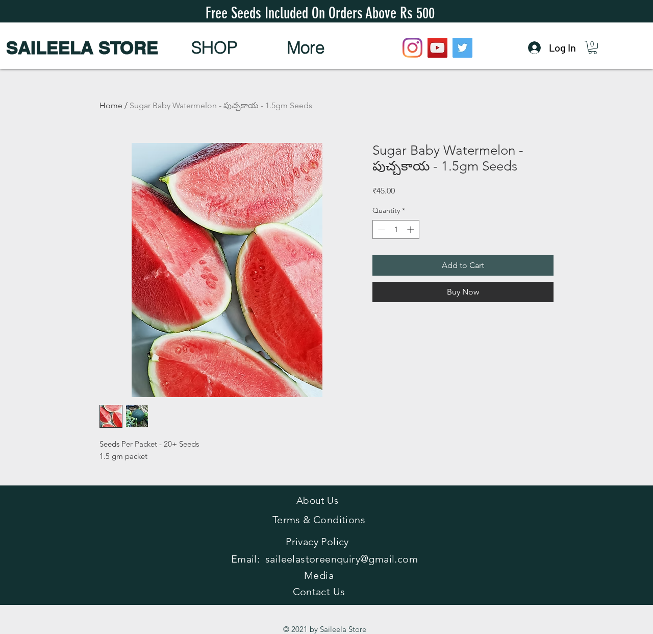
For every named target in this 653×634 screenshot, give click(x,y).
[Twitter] (462, 48)
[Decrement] (380, 229)
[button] (214, 47)
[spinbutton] (396, 229)
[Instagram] (412, 48)
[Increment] (411, 229)
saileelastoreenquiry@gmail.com (341, 559)
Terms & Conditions (318, 520)
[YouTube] (437, 48)
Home (110, 105)
